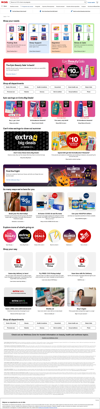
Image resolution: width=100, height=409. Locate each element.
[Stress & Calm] (78, 28)
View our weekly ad (49, 313)
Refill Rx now (81, 279)
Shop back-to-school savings (73, 159)
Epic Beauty (9, 244)
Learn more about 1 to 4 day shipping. (79, 370)
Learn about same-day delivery (17, 281)
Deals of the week (39, 244)
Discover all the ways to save (17, 313)
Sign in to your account (81, 313)
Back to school (54, 244)
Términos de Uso (53, 407)
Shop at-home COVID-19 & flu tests (49, 221)
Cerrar (97, 400)
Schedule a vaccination (18, 221)
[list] (50, 38)
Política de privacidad (44, 407)
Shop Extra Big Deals (25, 157)
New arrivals (84, 244)
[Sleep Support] (34, 28)
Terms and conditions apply (58, 394)
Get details (92, 382)
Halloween (69, 244)
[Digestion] (56, 28)
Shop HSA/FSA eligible (81, 218)
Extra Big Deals (24, 244)
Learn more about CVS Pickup (49, 279)
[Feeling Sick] (11, 28)
